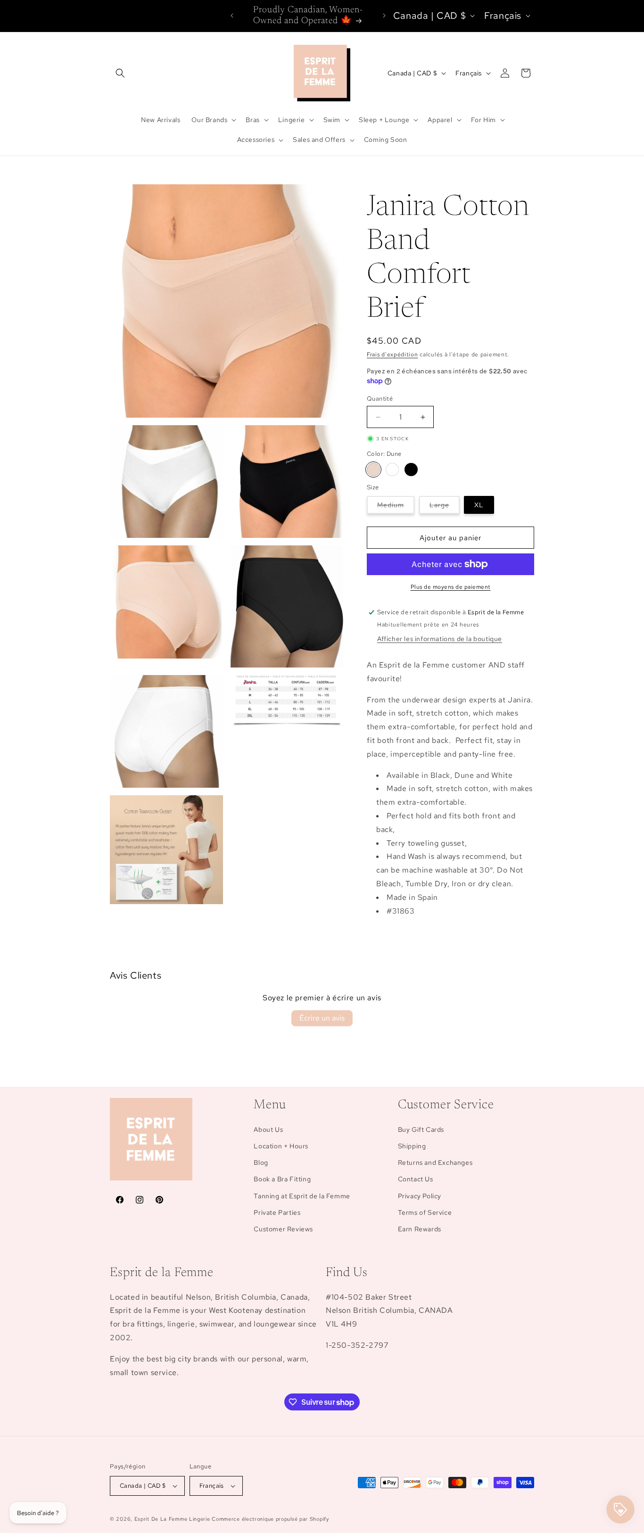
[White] (392, 469)
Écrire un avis (322, 1018)
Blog (261, 1162)
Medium (395, 507)
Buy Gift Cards (421, 1129)
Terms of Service (425, 1212)
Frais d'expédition (392, 354)
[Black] (411, 469)
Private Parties (277, 1212)
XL (479, 505)
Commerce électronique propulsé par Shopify (270, 1519)
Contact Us (415, 1179)
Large (444, 507)
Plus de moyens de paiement (451, 587)
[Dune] (373, 469)
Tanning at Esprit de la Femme (302, 1196)
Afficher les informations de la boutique (439, 639)
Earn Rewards (419, 1229)
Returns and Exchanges (435, 1162)
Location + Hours (281, 1146)
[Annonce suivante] (384, 16)
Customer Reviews (283, 1229)
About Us (268, 1129)
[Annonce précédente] (232, 16)
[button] (120, 73)
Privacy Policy (419, 1196)
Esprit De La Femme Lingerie (172, 1519)
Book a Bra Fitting (282, 1179)
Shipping (412, 1146)
